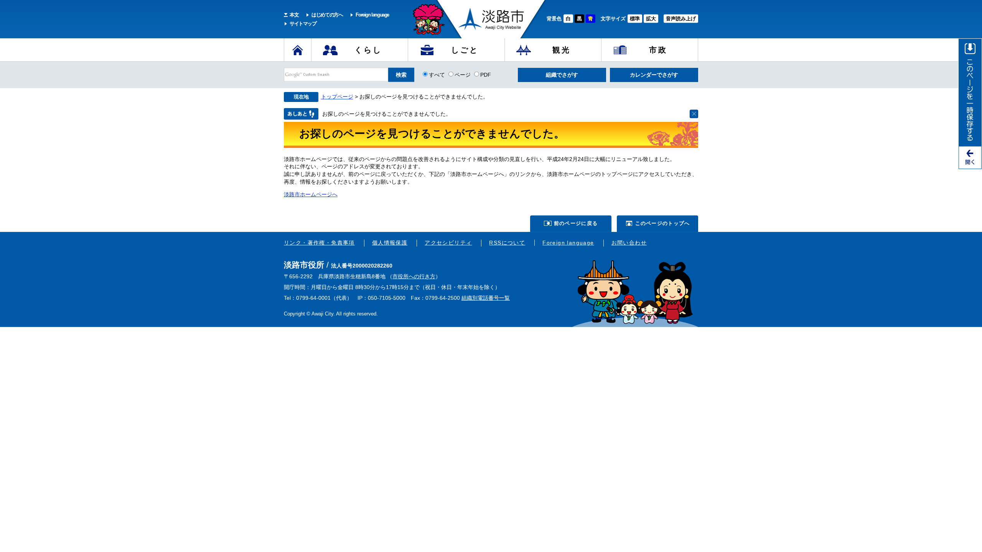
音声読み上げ (681, 18)
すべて (437, 74)
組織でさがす (562, 75)
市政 (658, 50)
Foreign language (372, 15)
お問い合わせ (629, 243)
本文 (294, 15)
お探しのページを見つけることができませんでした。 (386, 114)
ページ (463, 74)
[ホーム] (297, 49)
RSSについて (507, 243)
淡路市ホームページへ (311, 194)
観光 (561, 50)
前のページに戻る (576, 223)
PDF (485, 74)
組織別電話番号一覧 (485, 298)
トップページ (337, 97)
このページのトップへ (662, 223)
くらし (368, 50)
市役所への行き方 (413, 276)
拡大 (651, 18)
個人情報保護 (389, 243)
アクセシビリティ (448, 243)
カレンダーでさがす (654, 75)
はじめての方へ (327, 15)
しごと (465, 50)
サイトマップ (303, 23)
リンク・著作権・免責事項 (319, 243)
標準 (635, 18)
